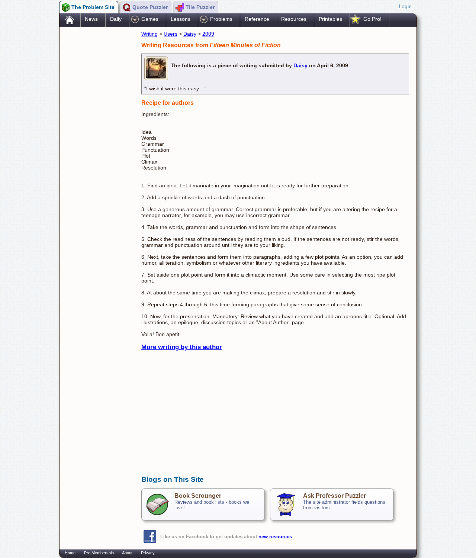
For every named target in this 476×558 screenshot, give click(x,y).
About (127, 553)
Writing (149, 34)
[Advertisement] (96, 146)
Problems (221, 19)
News (91, 19)
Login (405, 6)
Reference (257, 19)
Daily (116, 19)
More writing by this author (181, 347)
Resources (293, 19)
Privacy (148, 553)
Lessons (180, 19)
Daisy (189, 34)
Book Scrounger (197, 496)
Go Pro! (372, 19)
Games (149, 19)
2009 (208, 34)
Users (170, 34)
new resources (275, 536)
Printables (330, 19)
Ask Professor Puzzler (334, 496)
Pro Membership (99, 553)
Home (70, 553)
